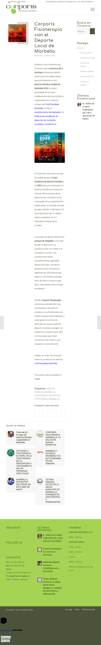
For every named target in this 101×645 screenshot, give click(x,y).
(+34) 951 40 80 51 (87, 2)
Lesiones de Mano (87, 71)
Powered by (6, 630)
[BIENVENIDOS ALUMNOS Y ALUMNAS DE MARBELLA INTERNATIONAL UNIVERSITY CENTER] (99, 322)
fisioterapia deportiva (47, 396)
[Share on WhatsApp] (45, 413)
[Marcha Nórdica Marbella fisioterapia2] (17, 33)
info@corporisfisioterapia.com (18, 572)
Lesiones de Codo (87, 76)
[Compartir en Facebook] (37, 413)
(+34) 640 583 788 (17, 566)
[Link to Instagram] (62, 413)
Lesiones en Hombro (84, 83)
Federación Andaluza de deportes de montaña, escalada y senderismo (46, 120)
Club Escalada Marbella (45, 363)
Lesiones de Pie (86, 53)
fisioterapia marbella (46, 399)
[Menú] (91, 9)
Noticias (38, 56)
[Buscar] (85, 9)
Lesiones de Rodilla (87, 58)
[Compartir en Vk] (54, 413)
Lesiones (80, 48)
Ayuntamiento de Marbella (47, 112)
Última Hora (49, 56)
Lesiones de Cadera (84, 64)
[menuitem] (68, 609)
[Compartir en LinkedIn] (50, 413)
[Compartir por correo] (58, 413)
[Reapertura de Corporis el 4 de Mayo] (2, 322)
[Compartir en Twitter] (41, 413)
